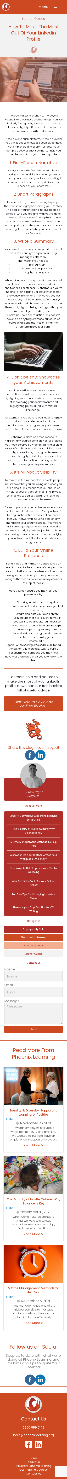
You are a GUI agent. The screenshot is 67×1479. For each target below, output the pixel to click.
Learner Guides (33, 954)
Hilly (9, 1119)
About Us (33, 1462)
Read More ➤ (33, 1145)
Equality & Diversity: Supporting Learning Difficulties (33, 1112)
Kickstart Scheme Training (33, 1466)
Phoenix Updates (33, 945)
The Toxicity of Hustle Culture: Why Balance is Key (33, 1201)
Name (9, 969)
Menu (43, 6)
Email (9, 985)
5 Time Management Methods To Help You (33, 1290)
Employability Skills (33, 929)
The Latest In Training (33, 937)
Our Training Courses (33, 1470)
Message (12, 1001)
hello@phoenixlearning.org (33, 1435)
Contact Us (33, 1474)
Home (34, 1458)
